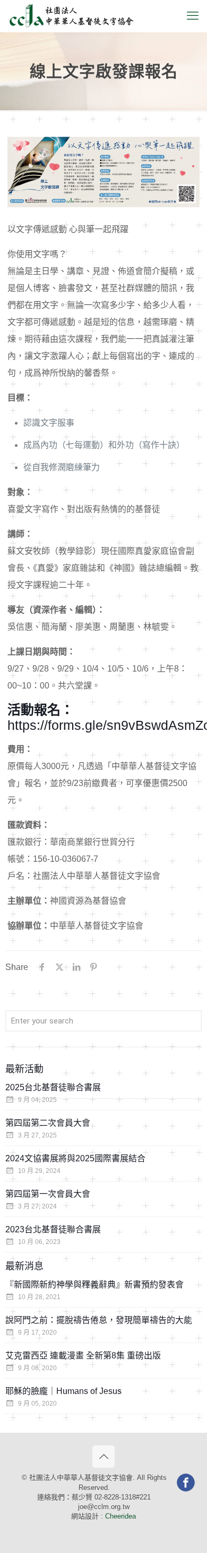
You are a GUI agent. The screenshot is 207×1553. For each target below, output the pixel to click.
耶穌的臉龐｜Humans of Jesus (63, 1391)
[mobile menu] (193, 16)
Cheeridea (120, 1516)
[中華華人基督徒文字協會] (71, 16)
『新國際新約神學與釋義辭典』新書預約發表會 (94, 1284)
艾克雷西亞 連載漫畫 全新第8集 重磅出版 (83, 1355)
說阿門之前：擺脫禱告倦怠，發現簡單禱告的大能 (98, 1320)
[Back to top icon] (103, 1456)
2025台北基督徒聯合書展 (53, 1087)
